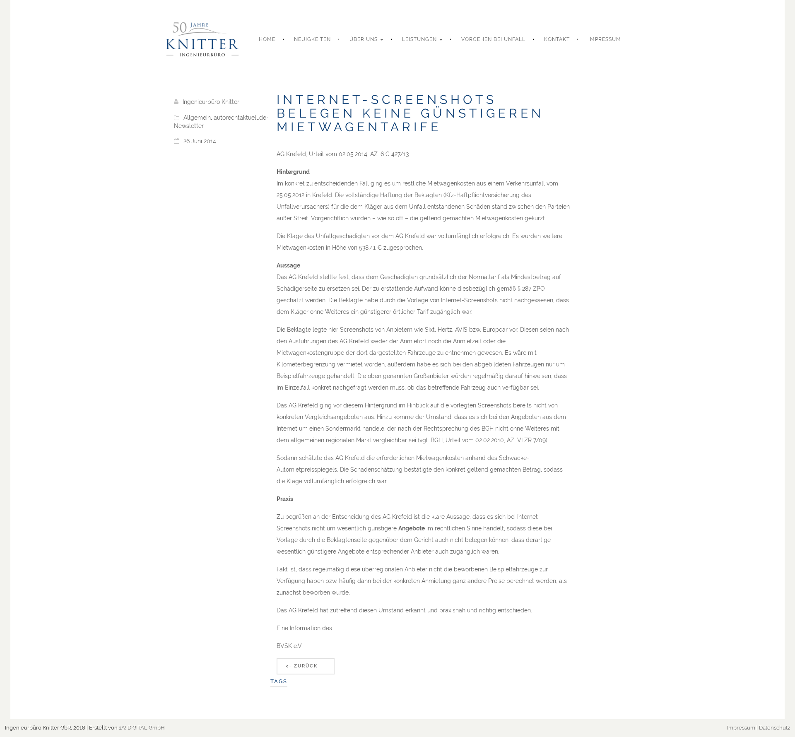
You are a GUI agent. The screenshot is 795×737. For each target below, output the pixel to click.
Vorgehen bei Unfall (493, 39)
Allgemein (197, 117)
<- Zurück (302, 666)
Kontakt (557, 39)
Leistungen (420, 39)
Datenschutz (774, 728)
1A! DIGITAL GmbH (142, 728)
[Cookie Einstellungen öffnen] (18, 726)
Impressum (604, 39)
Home (267, 39)
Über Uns (364, 39)
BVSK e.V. (290, 646)
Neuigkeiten (312, 39)
